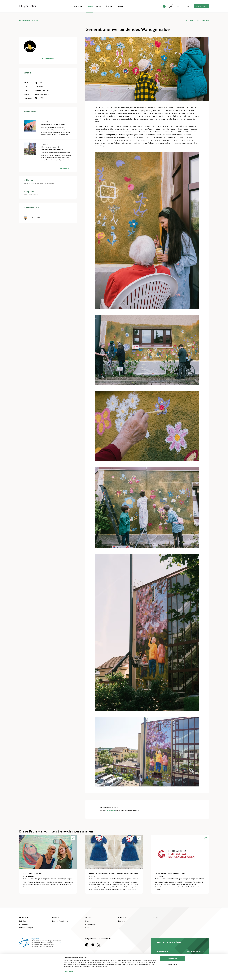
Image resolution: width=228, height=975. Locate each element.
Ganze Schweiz (33, 195)
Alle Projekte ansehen (30, 20)
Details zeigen (68, 971)
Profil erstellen (201, 6)
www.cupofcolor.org (42, 94)
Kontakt (121, 921)
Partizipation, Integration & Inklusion (43, 183)
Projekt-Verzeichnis (60, 921)
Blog (87, 921)
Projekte (89, 6)
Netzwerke (23, 924)
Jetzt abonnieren (162, 952)
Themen (119, 6)
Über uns (109, 6)
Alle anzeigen (64, 168)
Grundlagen (90, 924)
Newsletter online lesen (194, 952)
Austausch (78, 6)
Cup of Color (35, 218)
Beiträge (22, 921)
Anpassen (171, 964)
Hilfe (87, 927)
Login (188, 6)
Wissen (99, 6)
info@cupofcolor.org (42, 90)
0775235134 (39, 86)
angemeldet (111, 810)
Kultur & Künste (28, 183)
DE (178, 6)
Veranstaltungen (26, 927)
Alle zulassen (172, 958)
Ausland (26, 195)
